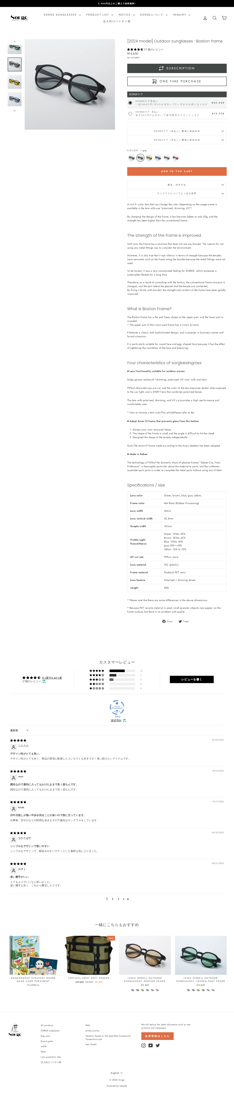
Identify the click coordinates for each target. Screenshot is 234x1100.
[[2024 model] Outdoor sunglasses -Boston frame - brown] (152, 990)
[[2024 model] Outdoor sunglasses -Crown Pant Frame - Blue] (203, 990)
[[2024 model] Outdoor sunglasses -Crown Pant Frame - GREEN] (188, 990)
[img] (18, 740)
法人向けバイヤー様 (117, 21)
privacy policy (92, 1030)
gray (140, 157)
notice (125, 14)
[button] (135, 49)
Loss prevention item (51, 1056)
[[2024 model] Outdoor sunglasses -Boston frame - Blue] (147, 990)
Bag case (45, 1035)
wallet (43, 1046)
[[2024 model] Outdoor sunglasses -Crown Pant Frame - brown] (208, 990)
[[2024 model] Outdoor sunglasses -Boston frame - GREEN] (132, 990)
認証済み (116, 720)
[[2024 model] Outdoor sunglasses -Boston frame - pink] (157, 990)
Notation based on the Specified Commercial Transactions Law (108, 1037)
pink (175, 157)
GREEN (131, 157)
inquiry (180, 14)
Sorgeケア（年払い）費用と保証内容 (177, 131)
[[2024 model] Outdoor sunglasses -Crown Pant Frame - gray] (193, 990)
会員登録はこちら (157, 1036)
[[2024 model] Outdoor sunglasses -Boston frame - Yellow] (142, 990)
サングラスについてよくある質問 (177, 193)
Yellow (149, 157)
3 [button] (118, 899)
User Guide (91, 1044)
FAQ (88, 1025)
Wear (43, 1051)
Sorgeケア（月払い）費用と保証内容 (177, 139)
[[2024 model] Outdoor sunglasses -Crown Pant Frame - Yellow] (198, 990)
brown (166, 157)
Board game (47, 1041)
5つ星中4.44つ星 (52, 678)
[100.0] (117, 707)
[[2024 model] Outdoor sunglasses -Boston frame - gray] (137, 990)
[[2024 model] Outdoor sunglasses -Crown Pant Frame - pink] (213, 990)
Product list (98, 14)
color (137, 150)
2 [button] (112, 899)
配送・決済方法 (177, 184)
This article (167, 412)
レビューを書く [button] (191, 679)
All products (47, 1025)
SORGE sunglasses (61, 14)
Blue (158, 157)
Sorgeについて (152, 14)
